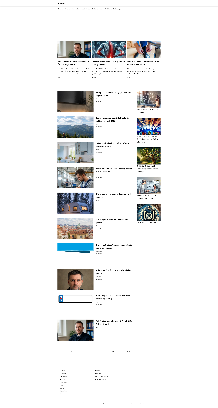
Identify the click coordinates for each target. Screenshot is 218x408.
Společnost (108, 9)
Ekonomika (75, 9)
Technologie (117, 9)
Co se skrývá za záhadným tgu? (148, 222)
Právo (101, 9)
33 (113, 351)
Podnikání (90, 9)
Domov (60, 9)
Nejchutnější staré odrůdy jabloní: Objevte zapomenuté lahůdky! (147, 169)
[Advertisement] (109, 23)
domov (129, 77)
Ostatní (82, 9)
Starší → (129, 351)
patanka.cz (61, 3)
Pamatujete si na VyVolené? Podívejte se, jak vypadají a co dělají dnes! (148, 139)
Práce (96, 9)
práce (58, 77)
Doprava (67, 9)
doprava (98, 225)
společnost (98, 276)
